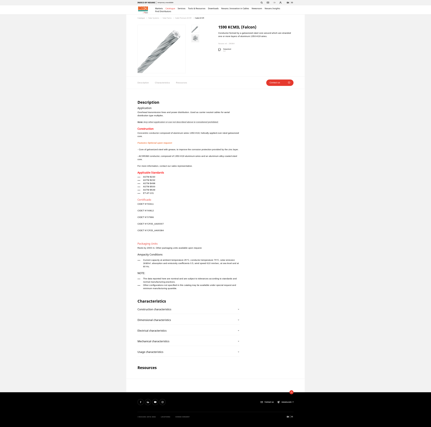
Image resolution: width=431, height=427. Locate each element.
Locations (165, 417)
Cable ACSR (199, 18)
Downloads (213, 8)
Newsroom (257, 8)
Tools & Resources (196, 8)
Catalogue (170, 8)
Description (143, 82)
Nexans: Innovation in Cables (235, 8)
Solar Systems (154, 18)
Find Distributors (163, 11)
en (288, 2)
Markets (159, 8)
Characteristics (162, 82)
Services (181, 8)
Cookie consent (182, 417)
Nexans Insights (272, 8)
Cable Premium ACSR (183, 18)
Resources (181, 82)
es (292, 2)
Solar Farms (167, 18)
